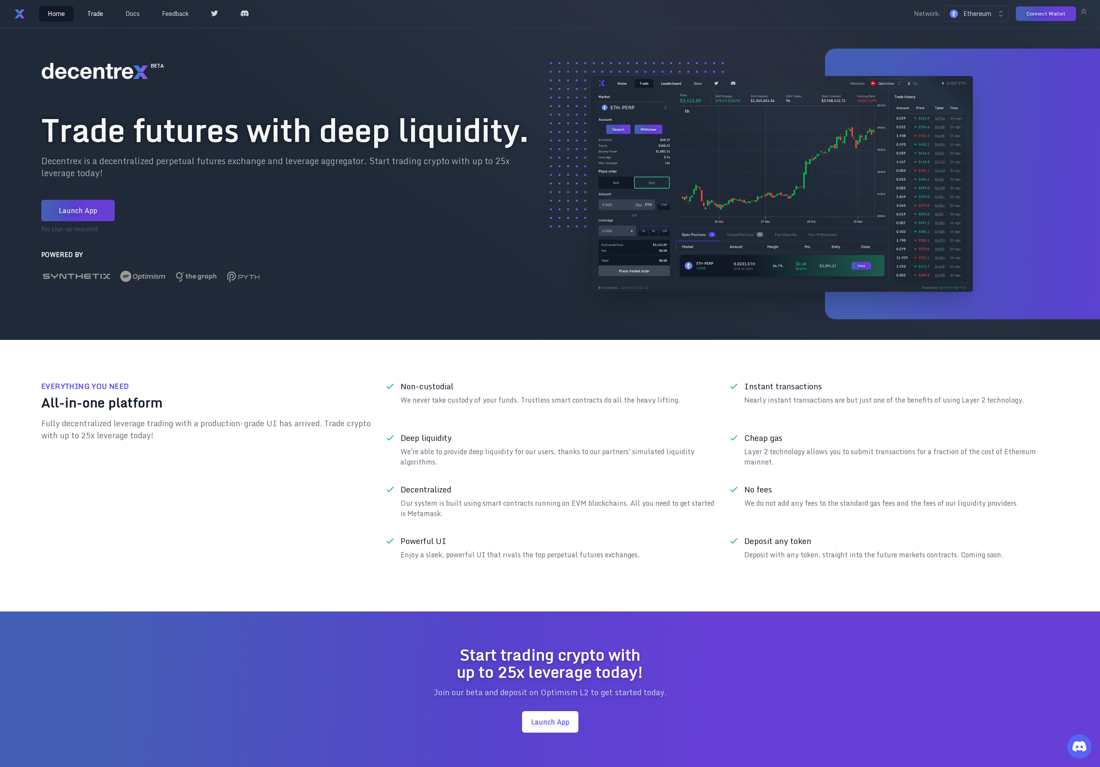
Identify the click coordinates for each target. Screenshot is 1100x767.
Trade (95, 13)
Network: (927, 13)
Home (56, 13)
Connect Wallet (1046, 13)
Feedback (175, 13)
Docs (132, 13)
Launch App (78, 210)
